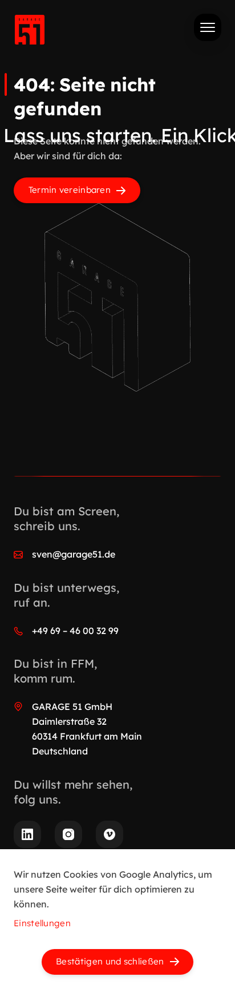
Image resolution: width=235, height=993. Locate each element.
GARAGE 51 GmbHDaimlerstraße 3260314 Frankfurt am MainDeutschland (87, 729)
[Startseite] (30, 32)
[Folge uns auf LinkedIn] (27, 834)
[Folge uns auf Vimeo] (109, 834)
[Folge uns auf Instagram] (68, 834)
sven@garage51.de (73, 554)
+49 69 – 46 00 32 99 (75, 630)
